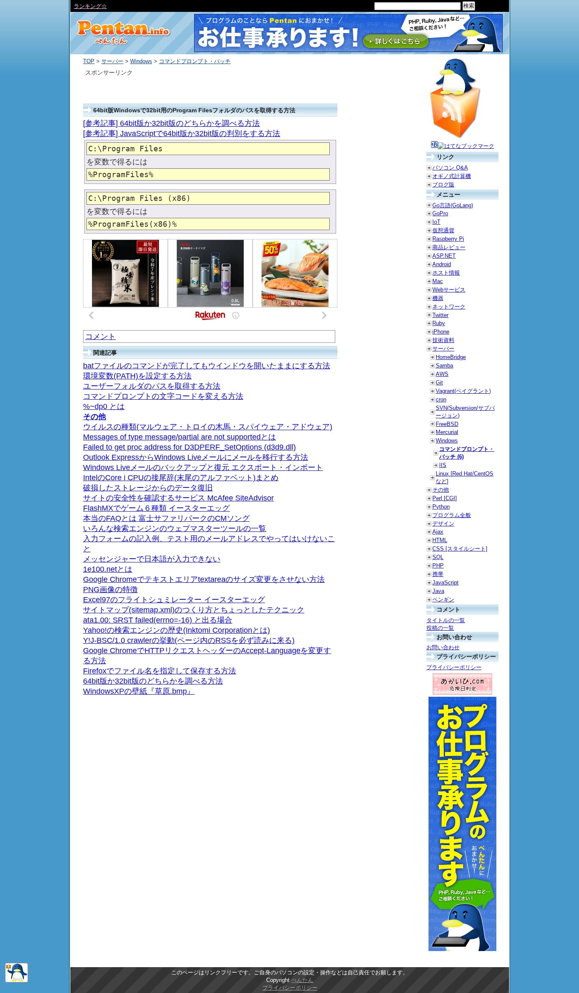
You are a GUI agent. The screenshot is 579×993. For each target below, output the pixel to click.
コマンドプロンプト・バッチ (195, 61)
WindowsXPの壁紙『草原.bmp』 (139, 691)
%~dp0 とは (104, 406)
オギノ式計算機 (451, 176)
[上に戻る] (16, 980)
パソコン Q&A (450, 167)
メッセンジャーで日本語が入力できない (151, 559)
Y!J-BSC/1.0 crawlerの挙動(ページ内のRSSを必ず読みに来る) (189, 640)
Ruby (438, 323)
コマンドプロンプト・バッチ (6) (466, 453)
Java (438, 591)
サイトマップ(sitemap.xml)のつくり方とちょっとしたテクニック (193, 610)
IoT (436, 222)
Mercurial (447, 432)
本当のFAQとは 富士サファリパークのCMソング (166, 518)
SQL (437, 557)
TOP (89, 61)
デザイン (443, 523)
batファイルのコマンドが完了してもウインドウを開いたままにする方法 (206, 366)
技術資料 (443, 340)
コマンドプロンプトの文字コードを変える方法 (163, 396)
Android (441, 264)
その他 (94, 416)
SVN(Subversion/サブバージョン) (465, 412)
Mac (437, 281)
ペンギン (443, 599)
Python (441, 506)
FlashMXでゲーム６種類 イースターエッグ (156, 508)
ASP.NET (444, 256)
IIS (442, 465)
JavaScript (445, 582)
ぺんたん (302, 980)
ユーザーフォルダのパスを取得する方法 (151, 386)
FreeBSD (447, 424)
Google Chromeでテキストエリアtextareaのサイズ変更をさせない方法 (204, 579)
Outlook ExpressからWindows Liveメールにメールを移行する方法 (195, 457)
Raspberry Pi (448, 239)
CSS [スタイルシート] (459, 548)
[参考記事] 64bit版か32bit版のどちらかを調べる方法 (171, 123)
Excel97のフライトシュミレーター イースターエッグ (174, 599)
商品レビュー (448, 247)
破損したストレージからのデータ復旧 (148, 488)
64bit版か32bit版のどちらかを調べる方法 (153, 681)
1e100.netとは (107, 569)
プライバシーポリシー (454, 667)
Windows (141, 61)
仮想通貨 (443, 230)
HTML (439, 540)
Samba (444, 365)
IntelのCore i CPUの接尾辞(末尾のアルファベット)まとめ (180, 477)
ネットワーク (448, 306)
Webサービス (448, 289)
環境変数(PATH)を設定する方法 (137, 376)
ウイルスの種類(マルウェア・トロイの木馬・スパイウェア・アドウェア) (207, 427)
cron (441, 399)
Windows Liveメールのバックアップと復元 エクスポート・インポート (203, 467)
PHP (438, 565)
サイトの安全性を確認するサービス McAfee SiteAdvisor (178, 498)
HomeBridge (451, 357)
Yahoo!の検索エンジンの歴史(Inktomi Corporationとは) (176, 630)
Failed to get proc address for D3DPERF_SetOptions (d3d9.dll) (189, 447)
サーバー (112, 61)
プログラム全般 (451, 515)
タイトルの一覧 (445, 620)
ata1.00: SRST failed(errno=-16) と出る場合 (157, 620)
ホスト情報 (446, 273)
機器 (437, 298)
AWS (442, 374)
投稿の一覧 (440, 628)
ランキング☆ (90, 6)
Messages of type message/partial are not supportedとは (179, 437)
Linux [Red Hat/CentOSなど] (464, 477)
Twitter (440, 315)
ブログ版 (443, 184)
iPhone (440, 331)
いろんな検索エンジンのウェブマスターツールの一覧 (174, 528)
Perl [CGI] (444, 498)
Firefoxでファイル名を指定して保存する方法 (159, 671)
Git (439, 382)
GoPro (440, 213)
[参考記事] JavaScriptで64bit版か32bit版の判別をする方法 (181, 133)
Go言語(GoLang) (452, 205)
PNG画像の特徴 (110, 589)
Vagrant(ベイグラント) (463, 391)
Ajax (437, 531)
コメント (100, 336)
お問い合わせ (442, 647)
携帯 (437, 574)
